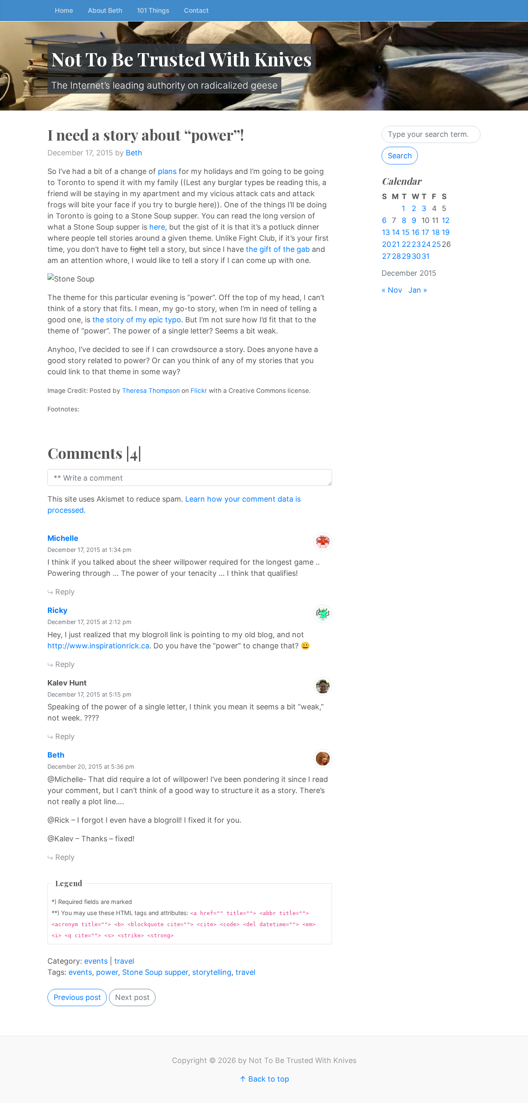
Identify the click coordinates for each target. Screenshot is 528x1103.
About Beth (105, 10)
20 (386, 244)
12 (446, 220)
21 (396, 244)
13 (386, 232)
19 (446, 232)
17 (425, 232)
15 (406, 232)
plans (167, 171)
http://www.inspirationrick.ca (98, 645)
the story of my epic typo (136, 319)
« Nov (392, 290)
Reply (64, 591)
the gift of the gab (278, 249)
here (157, 227)
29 (406, 256)
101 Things (153, 10)
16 (416, 232)
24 (426, 244)
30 (416, 256)
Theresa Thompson (151, 390)
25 (436, 244)
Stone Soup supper (155, 972)
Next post (132, 997)
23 (416, 244)
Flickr (199, 390)
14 (396, 232)
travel (124, 961)
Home (64, 10)
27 (386, 256)
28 (396, 256)
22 (406, 244)
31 (425, 256)
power (107, 972)
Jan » (417, 290)
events (96, 961)
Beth (134, 152)
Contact (196, 10)
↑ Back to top (264, 1079)
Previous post (77, 997)
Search (400, 155)
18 (436, 232)
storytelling (211, 972)
